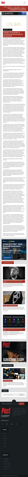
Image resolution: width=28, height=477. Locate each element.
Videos (5, 443)
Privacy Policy (6, 461)
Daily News (17, 7)
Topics (5, 441)
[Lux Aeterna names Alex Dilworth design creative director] (14, 273)
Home (5, 433)
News (5, 436)
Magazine (5, 438)
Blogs (5, 446)
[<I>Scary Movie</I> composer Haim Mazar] (14, 297)
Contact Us (6, 468)
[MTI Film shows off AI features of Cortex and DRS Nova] (14, 321)
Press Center (8, 7)
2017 (23, 7)
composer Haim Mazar (10, 305)
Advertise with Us (7, 466)
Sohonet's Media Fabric (8, 380)
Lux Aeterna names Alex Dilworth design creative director (13, 281)
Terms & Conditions (7, 463)
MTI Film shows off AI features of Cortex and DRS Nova (13, 330)
